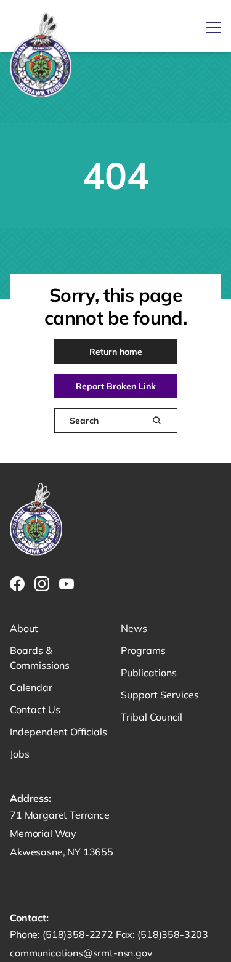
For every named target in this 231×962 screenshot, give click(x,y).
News (134, 628)
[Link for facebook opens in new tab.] (17, 583)
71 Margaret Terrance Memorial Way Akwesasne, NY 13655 (61, 833)
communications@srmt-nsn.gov (81, 953)
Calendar (31, 687)
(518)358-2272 (79, 934)
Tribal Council (151, 717)
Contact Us (35, 709)
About (24, 628)
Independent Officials (58, 732)
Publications (149, 672)
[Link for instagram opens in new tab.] (41, 583)
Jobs (20, 754)
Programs (143, 650)
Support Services (160, 695)
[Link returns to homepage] (40, 55)
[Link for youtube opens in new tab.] (66, 583)
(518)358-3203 (172, 934)
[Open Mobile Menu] (213, 27)
